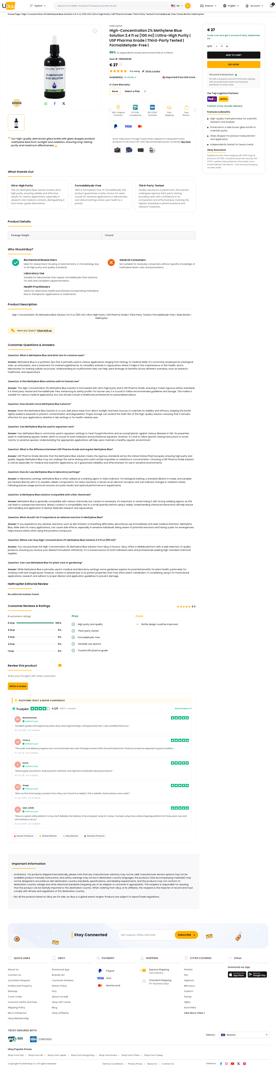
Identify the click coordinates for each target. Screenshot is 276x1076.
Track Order (15, 996)
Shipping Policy (16, 1007)
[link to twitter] (63, 104)
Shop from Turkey (153, 1055)
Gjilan (187, 1002)
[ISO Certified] (39, 1039)
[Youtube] (233, 1064)
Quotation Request (19, 980)
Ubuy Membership (18, 1018)
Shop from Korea (108, 1055)
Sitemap (12, 991)
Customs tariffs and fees (22, 1002)
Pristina (188, 969)
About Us (13, 969)
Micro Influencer (17, 1013)
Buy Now (186, 141)
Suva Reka (190, 1007)
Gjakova (189, 980)
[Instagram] (227, 1064)
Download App (60, 969)
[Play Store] (257, 975)
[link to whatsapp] (45, 104)
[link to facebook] (55, 104)
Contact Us (14, 975)
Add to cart (233, 55)
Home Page (14, 14)
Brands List (58, 975)
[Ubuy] (8, 5)
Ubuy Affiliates (60, 1013)
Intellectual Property (20, 985)
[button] (208, 6)
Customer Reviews (62, 980)
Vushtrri (188, 991)
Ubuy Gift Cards (61, 1002)
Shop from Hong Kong (82, 1055)
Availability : (116, 77)
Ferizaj (187, 996)
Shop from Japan (57, 1055)
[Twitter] (239, 1064)
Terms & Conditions (112, 1063)
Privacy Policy (135, 1063)
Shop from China (130, 1055)
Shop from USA (16, 1055)
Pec (186, 975)
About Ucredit (60, 996)
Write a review (18, 686)
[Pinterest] (244, 1064)
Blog (54, 1007)
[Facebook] (221, 1064)
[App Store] (237, 975)
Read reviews (182, 708)
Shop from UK (35, 1055)
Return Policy (59, 985)
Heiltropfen (116, 25)
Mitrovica (189, 985)
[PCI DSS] (15, 1039)
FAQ (54, 991)
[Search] (188, 6)
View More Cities (194, 1013)
